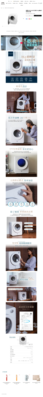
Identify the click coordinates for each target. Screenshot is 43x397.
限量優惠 (22, 1)
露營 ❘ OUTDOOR (8, 3)
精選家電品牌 (21, 3)
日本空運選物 (25, 3)
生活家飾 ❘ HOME (15, 3)
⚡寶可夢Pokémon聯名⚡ (16, 1)
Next (23, 18)
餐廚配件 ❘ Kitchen (32, 1)
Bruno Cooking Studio (34, 3)
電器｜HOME (26, 1)
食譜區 (30, 3)
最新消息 (22, 5)
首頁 (8, 1)
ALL (11, 1)
